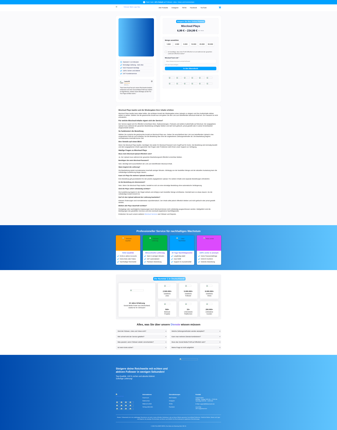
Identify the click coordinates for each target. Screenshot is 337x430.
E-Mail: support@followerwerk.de (205, 404)
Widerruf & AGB (147, 404)
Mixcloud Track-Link (172, 57)
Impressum (145, 397)
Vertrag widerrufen (147, 407)
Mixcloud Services (151, 214)
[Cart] (220, 7)
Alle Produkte (163, 8)
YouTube (203, 8)
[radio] (168, 44)
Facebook (193, 8)
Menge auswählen (172, 40)
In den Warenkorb (190, 68)
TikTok (184, 8)
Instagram (175, 8)
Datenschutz (146, 401)
